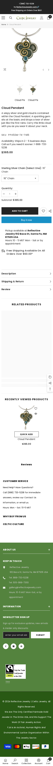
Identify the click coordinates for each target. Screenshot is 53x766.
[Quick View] (36, 413)
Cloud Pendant (26, 439)
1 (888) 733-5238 (26, 3)
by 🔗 (26, 7)
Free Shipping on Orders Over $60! (26, 10)
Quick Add (26, 434)
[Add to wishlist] (43, 211)
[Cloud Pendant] (26, 418)
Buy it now (26, 220)
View (8, 681)
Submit (40, 635)
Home (3, 24)
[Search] (11, 18)
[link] (26, 380)
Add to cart (20, 210)
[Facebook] (6, 646)
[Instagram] (13, 646)
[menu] (3, 18)
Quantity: (7, 188)
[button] (43, 69)
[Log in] (41, 17)
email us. (24, 502)
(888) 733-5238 (16, 492)
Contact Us (30, 497)
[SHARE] (49, 211)
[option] (26, 50)
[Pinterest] (21, 646)
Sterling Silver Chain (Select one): (23, 169)
